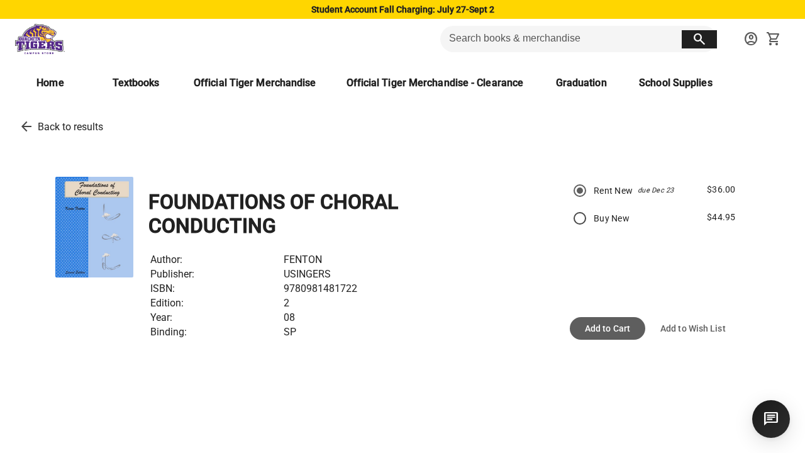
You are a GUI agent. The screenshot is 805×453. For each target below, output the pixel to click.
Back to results (70, 127)
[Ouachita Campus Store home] (40, 39)
